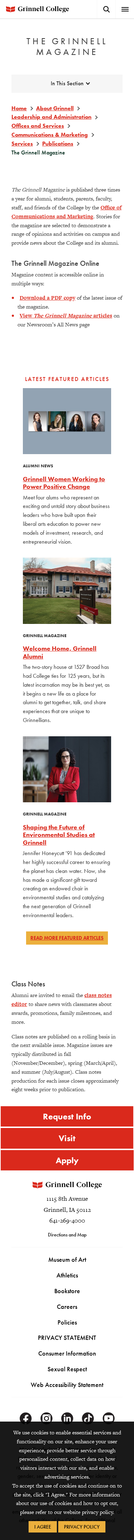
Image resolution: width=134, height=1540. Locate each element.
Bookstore (67, 1291)
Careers (67, 1306)
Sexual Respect (67, 1369)
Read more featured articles (67, 938)
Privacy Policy (82, 1527)
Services (22, 143)
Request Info (67, 1116)
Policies (67, 1322)
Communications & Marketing (49, 134)
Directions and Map (67, 1234)
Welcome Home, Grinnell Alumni (59, 652)
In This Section (67, 83)
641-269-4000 (67, 1220)
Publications (57, 143)
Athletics (67, 1275)
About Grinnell (55, 108)
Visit (67, 1138)
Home (19, 108)
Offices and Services (37, 125)
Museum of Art (67, 1259)
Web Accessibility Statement (67, 1385)
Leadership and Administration (51, 117)
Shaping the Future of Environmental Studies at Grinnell (59, 835)
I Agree (42, 1527)
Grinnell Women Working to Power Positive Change (64, 483)
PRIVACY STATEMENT (67, 1337)
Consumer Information (67, 1353)
